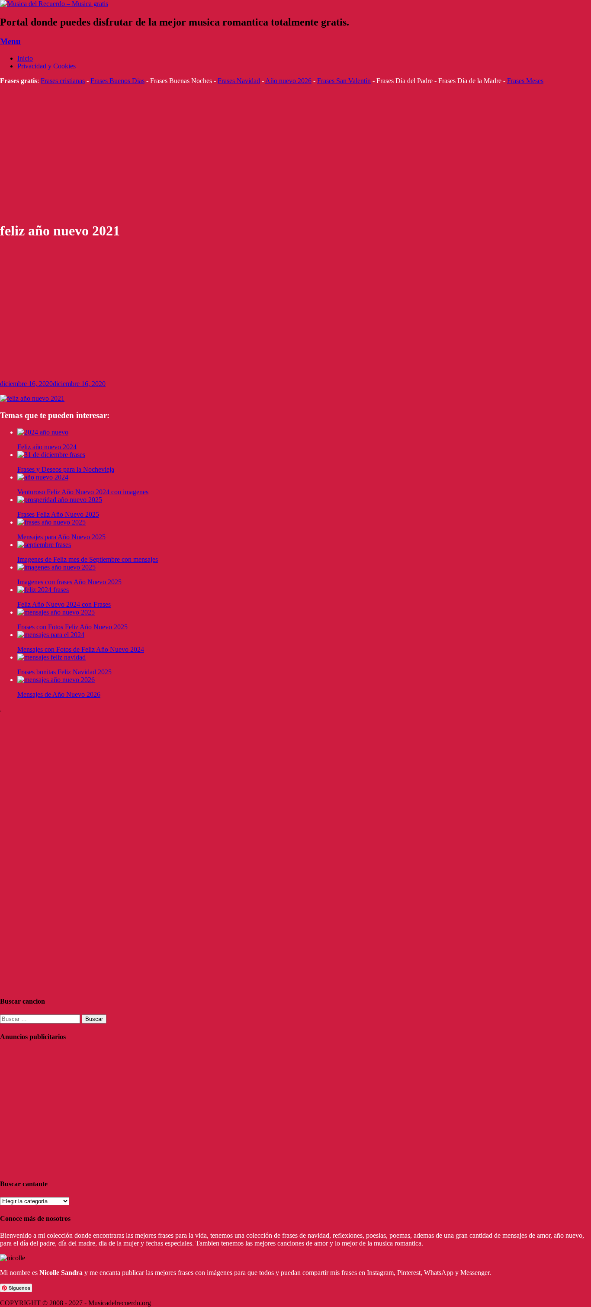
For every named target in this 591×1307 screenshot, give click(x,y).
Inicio (25, 58)
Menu (10, 41)
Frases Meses (525, 80)
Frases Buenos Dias (117, 80)
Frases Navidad (239, 80)
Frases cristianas (63, 80)
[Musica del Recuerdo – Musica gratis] (54, 3)
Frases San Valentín (344, 80)
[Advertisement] (259, 153)
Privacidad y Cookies (46, 66)
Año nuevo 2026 (288, 80)
